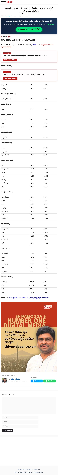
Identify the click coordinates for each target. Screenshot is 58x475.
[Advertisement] (29, 451)
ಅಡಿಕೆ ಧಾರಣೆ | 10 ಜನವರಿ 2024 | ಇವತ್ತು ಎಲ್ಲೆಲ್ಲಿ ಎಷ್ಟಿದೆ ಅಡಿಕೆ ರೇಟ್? (29, 298)
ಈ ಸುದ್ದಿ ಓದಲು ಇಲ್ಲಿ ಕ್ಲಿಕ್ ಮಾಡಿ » (10, 60)
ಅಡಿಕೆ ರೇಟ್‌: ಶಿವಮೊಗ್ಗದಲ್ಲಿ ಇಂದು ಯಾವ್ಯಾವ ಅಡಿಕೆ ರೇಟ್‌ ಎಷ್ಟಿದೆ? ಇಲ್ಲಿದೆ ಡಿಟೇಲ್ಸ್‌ (23, 75)
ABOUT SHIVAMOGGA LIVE (25, 470)
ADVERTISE (37, 470)
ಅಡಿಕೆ (34, 45)
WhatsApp (50, 381)
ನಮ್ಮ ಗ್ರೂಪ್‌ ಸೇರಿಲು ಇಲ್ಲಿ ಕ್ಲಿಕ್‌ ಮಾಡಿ (29, 29)
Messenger (37, 381)
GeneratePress (39, 472)
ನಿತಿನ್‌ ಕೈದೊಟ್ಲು (6, 16)
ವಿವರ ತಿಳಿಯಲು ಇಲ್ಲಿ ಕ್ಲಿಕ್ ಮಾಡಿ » (10, 78)
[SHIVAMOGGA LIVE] (7, 2)
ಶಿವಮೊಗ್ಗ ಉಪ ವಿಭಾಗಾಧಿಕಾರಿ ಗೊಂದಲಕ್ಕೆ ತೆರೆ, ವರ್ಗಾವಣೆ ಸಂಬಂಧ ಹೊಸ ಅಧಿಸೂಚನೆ (24, 56)
